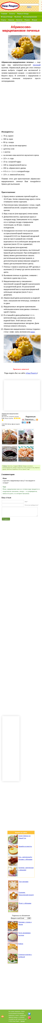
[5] (2, 420)
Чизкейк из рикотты (25, 846)
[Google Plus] (27, 422)
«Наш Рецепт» (31, 373)
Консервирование (30, 17)
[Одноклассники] (37, 419)
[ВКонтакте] (23, 422)
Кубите (20, 944)
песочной (36, 65)
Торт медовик (23, 881)
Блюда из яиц (30, 467)
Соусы (3, 20)
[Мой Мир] (29, 422)
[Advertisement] (21, 101)
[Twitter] (25, 422)
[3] (18, 418)
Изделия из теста (17, 469)
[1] (14, 418)
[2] (16, 418)
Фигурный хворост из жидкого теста (26, 459)
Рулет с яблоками (25, 903)
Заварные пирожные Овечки (26, 442)
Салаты (12, 14)
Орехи (24, 469)
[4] (20, 418)
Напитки (19, 20)
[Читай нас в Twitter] (29, 1014)
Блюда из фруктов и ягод (19, 467)
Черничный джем (9, 460)
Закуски (11, 20)
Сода (28, 469)
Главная (4, 14)
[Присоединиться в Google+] (29, 1017)
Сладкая (15, 466)
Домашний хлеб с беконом (9, 442)
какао (32, 332)
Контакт (23, 1021)
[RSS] (2, 1016)
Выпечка (18, 17)
